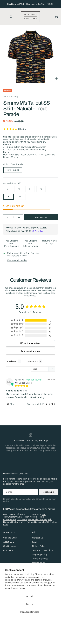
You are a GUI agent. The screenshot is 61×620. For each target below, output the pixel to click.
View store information (17, 260)
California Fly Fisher (18, 517)
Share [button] (13, 404)
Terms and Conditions (42, 550)
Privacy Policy (18, 588)
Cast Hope (22, 519)
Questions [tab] (32, 361)
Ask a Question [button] (32, 351)
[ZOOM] (56, 78)
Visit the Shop (10, 538)
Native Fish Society (37, 519)
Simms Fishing (10, 96)
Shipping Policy (39, 554)
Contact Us (37, 538)
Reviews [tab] (11, 361)
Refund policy (38, 563)
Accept (29, 596)
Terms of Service (40, 559)
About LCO (8, 542)
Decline (29, 604)
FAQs (35, 542)
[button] (48, 404)
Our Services (9, 546)
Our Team (8, 550)
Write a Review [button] (32, 343)
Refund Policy (39, 546)
